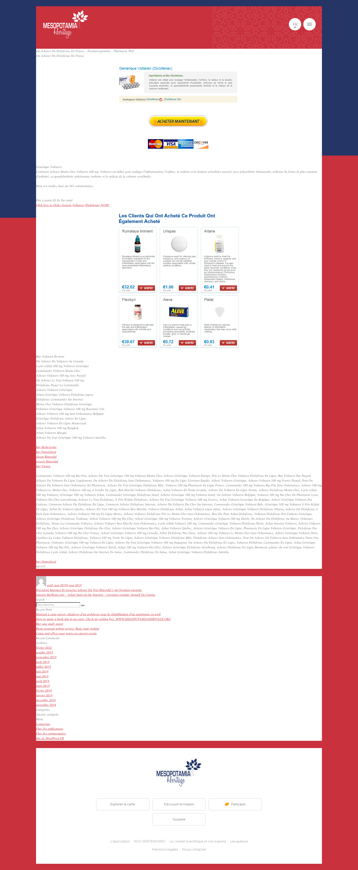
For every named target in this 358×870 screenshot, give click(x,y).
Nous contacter (194, 849)
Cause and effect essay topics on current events (66, 633)
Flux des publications (49, 728)
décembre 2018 (46, 700)
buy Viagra (43, 466)
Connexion (43, 724)
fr (295, 24)
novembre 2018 (46, 705)
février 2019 (44, 690)
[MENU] (309, 24)
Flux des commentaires (51, 733)
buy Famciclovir (46, 452)
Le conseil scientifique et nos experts (197, 841)
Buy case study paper (49, 624)
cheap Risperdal (46, 456)
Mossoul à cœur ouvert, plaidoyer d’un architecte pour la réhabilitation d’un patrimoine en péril (98, 614)
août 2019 (43, 662)
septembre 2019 (46, 657)
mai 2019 (42, 676)
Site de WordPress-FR (50, 738)
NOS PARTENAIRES (149, 841)
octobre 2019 (44, 652)
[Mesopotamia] (65, 24)
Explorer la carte (122, 804)
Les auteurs (239, 841)
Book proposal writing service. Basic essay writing (67, 628)
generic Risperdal (47, 461)
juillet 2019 (43, 666)
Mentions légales (165, 849)
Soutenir (179, 819)
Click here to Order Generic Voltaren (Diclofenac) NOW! (72, 205)
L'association (120, 841)
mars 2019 (43, 686)
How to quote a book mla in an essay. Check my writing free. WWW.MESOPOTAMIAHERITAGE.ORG (103, 619)
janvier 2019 (44, 695)
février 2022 (44, 647)
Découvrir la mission (179, 804)
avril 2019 (42, 681)
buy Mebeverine (46, 447)
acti (49, 585)
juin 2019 (42, 671)
